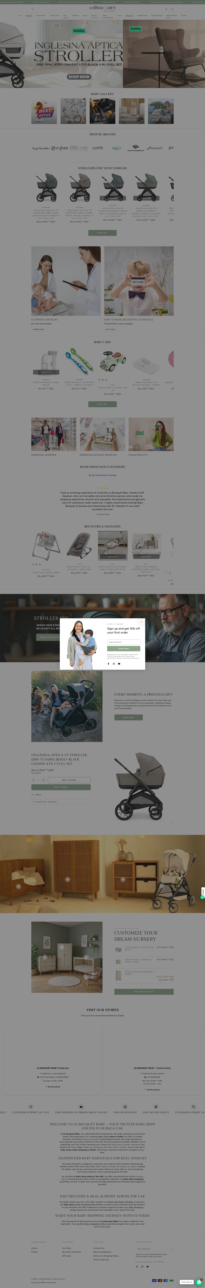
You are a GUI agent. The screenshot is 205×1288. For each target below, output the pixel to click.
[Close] (141, 622)
